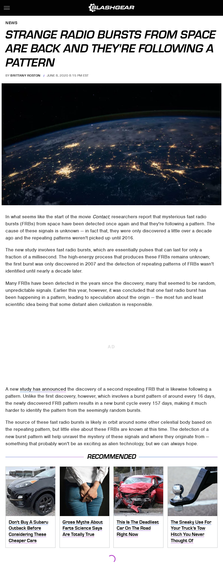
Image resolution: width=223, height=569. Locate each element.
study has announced (43, 389)
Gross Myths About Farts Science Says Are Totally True (83, 528)
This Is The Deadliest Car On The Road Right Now (138, 528)
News (11, 23)
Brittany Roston (25, 75)
